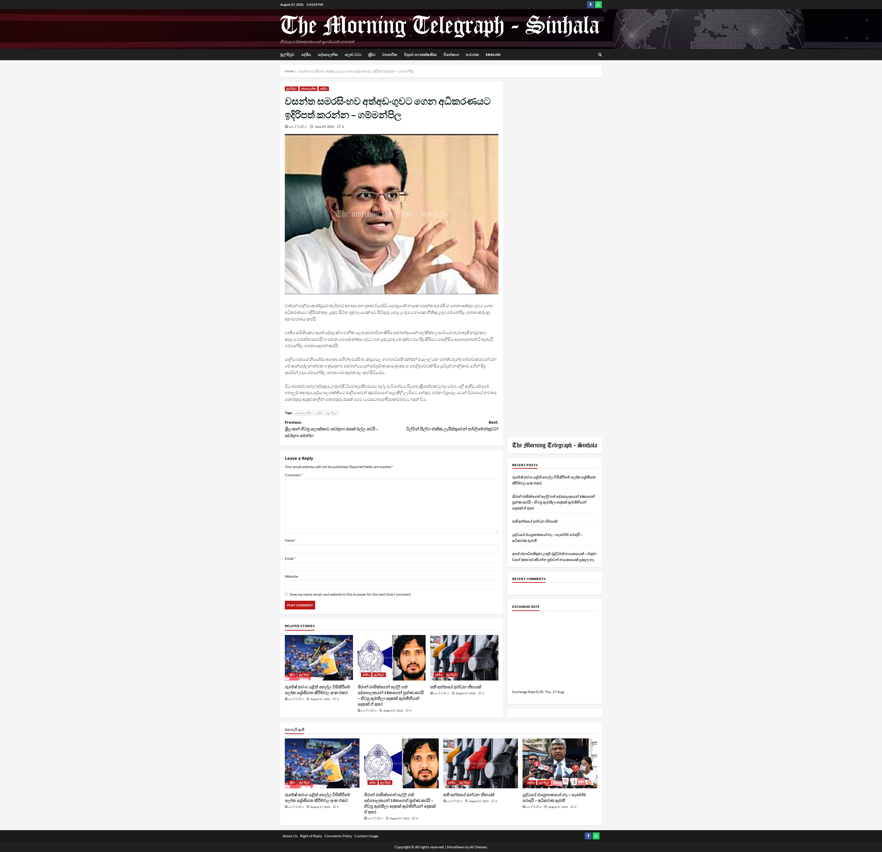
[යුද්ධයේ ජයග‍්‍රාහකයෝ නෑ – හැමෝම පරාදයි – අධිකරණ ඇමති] (560, 763)
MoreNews (456, 847)
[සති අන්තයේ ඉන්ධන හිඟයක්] (464, 657)
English (493, 54)
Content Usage (366, 836)
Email (290, 558)
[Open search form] (600, 54)
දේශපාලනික (328, 54)
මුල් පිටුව (287, 54)
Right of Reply (311, 836)
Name (290, 540)
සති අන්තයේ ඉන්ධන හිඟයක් (455, 686)
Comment (294, 475)
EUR (539, 691)
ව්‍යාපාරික (389, 54)
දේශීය (306, 54)
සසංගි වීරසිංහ (298, 127)
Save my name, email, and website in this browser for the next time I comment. (350, 594)
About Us (290, 836)
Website (291, 576)
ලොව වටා (353, 54)
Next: (452, 426)
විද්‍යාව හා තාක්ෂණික (420, 54)
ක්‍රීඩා (371, 54)
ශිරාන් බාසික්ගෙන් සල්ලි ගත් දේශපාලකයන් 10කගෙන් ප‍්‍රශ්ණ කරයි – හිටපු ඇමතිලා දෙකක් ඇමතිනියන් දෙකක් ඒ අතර (553, 502)
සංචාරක (472, 54)
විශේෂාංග (451, 54)
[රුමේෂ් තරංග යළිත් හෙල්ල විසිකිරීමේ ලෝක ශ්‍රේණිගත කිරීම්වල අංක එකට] (319, 657)
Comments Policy (338, 836)
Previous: (331, 429)
